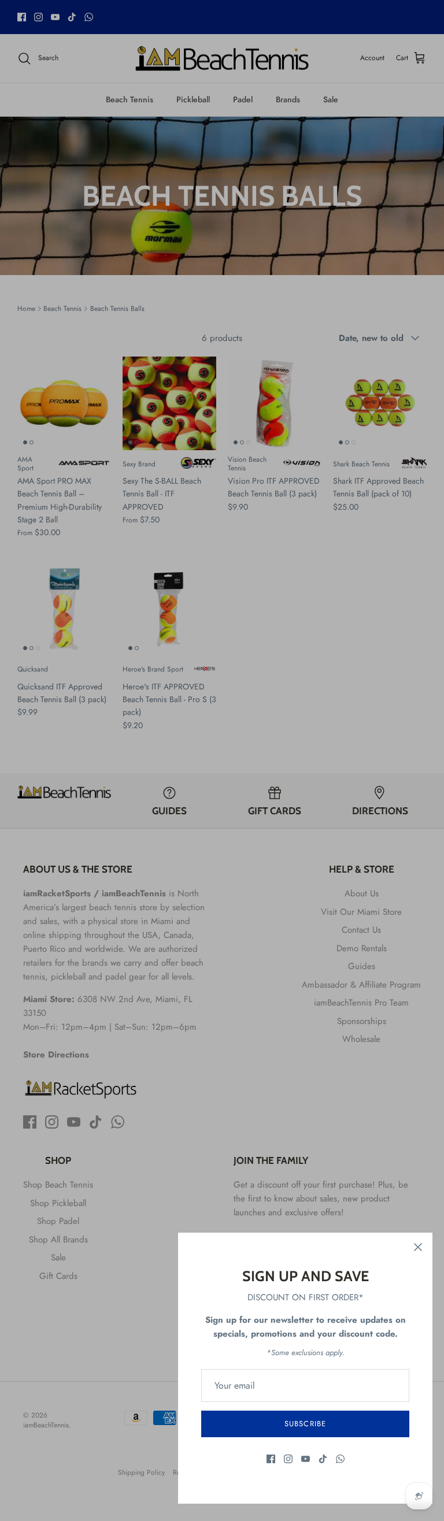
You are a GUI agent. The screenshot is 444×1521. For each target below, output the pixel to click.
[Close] (418, 1247)
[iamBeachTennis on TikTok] (323, 1459)
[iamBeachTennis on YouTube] (305, 1459)
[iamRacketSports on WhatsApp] (340, 1459)
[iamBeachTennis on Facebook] (271, 1459)
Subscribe (304, 1423)
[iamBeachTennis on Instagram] (288, 1459)
